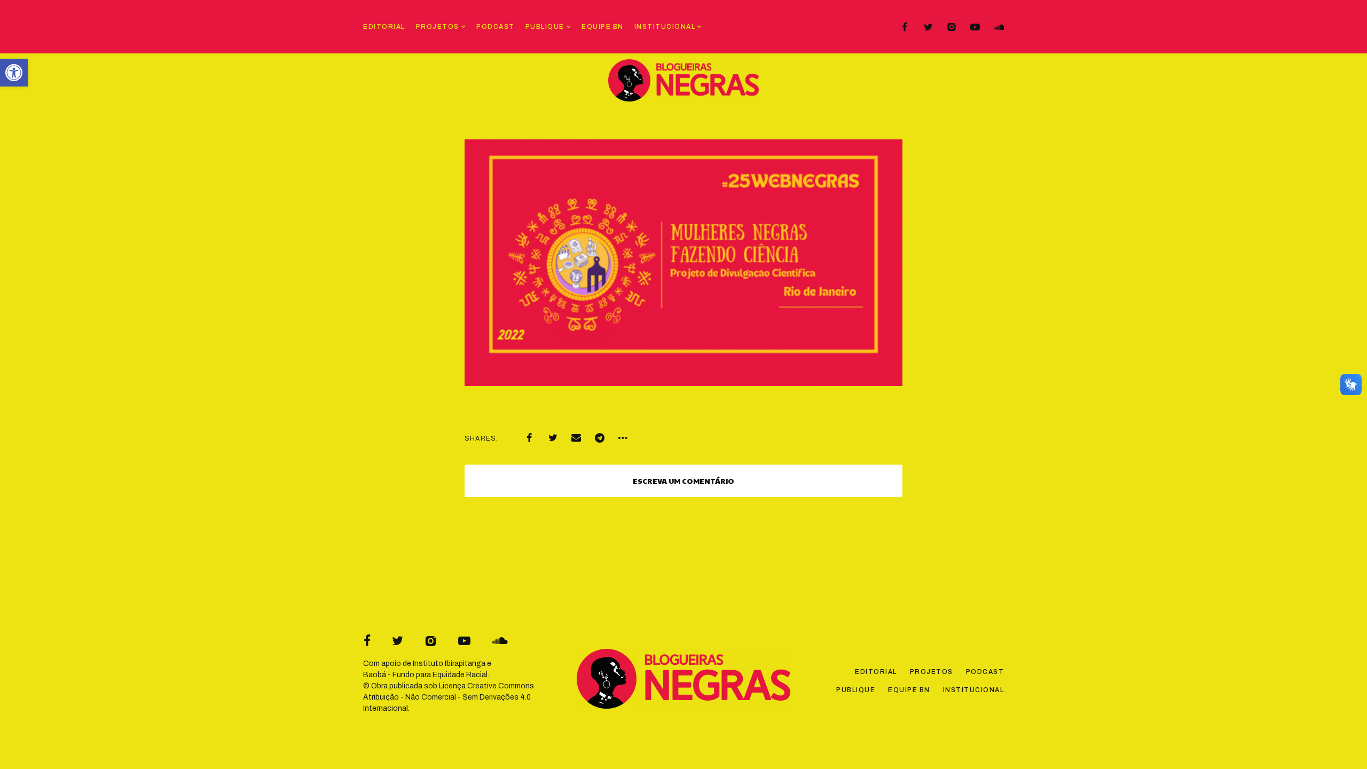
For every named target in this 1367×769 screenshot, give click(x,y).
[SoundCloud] (998, 27)
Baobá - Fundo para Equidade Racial (425, 675)
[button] (14, 73)
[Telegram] (599, 438)
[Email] (576, 438)
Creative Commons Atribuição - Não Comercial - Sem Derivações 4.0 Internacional (448, 697)
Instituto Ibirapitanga (449, 664)
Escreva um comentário (683, 480)
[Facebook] (904, 27)
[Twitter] (928, 27)
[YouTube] (975, 27)
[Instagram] (951, 27)
